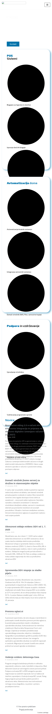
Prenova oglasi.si (14, 611)
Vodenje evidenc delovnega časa (22, 657)
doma (22, 183)
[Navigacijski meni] (47, 5)
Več (6, 473)
